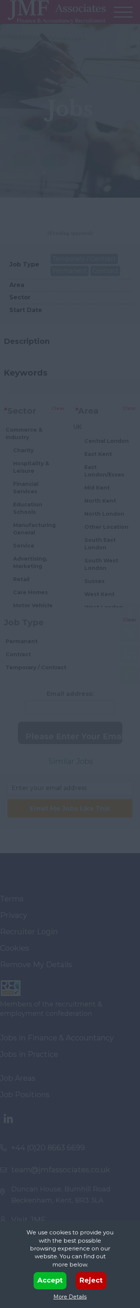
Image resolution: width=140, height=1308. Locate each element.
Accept (50, 1280)
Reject (91, 1280)
